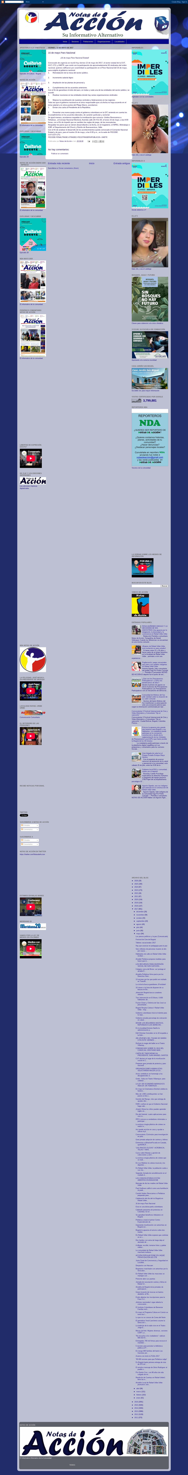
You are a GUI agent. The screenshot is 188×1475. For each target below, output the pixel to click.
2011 (136, 1417)
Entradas (26, 825)
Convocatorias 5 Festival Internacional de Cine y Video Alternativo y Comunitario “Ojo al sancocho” (150, 713)
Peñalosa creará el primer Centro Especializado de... (148, 1221)
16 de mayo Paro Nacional (145, 1203)
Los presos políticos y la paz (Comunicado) (152, 936)
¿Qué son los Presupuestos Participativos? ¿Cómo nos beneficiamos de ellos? (152, 680)
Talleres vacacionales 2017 (146, 943)
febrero (139, 1395)
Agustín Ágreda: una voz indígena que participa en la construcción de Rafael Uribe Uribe (155, 787)
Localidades (119, 42)
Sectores (75, 42)
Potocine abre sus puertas (145, 1279)
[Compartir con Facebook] (100, 141)
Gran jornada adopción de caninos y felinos (152, 1140)
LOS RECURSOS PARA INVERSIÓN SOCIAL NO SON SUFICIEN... (149, 965)
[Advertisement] (33, 401)
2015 (136, 1405)
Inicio (65, 42)
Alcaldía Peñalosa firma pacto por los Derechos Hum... (149, 975)
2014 (136, 1408)
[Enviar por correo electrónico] (93, 141)
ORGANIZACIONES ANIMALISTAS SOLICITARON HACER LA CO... (149, 1070)
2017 (136, 909)
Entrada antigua (122, 163)
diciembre (140, 912)
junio (138, 931)
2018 (136, 906)
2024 (136, 887)
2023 (136, 890)
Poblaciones (88, 42)
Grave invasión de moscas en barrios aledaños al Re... (149, 1293)
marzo (138, 1392)
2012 (136, 1414)
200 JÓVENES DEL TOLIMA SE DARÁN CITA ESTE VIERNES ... (151, 1039)
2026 (136, 881)
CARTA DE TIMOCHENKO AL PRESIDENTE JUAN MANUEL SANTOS (152, 1054)
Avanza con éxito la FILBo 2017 (147, 1356)
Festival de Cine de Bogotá (146, 939)
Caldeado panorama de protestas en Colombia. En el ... (149, 1211)
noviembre (140, 915)
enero (138, 1398)
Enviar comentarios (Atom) (69, 168)
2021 (136, 896)
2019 (136, 903)
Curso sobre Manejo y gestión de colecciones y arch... (148, 1154)
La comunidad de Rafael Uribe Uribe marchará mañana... (149, 1251)
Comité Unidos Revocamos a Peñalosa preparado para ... (150, 1194)
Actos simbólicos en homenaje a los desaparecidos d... (149, 1075)
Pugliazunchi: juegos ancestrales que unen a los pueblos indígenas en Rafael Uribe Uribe (154, 664)
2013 (136, 1411)
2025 (136, 884)
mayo (138, 934)
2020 (136, 899)
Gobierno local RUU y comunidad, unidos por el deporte (154, 770)
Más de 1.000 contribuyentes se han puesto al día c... (149, 1095)
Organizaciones (104, 42)
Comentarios (28, 829)
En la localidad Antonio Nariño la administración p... (148, 1029)
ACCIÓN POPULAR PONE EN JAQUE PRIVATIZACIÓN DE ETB (150, 1256)
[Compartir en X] (98, 141)
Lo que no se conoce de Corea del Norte (150, 1317)
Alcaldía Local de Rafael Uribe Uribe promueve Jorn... (149, 1384)
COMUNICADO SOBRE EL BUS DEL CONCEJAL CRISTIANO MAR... (150, 1049)
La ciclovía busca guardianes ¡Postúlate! (151, 984)
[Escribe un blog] (96, 141)
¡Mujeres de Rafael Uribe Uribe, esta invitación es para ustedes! (154, 647)
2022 (136, 893)
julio (138, 927)
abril (138, 1388)
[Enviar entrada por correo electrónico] (89, 141)
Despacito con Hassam (144, 1265)
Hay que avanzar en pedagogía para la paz (151, 946)
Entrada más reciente (59, 163)
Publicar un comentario (59, 154)
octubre (139, 918)
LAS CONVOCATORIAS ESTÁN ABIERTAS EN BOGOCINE (148, 1179)
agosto (139, 924)
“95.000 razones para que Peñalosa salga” (151, 1359)
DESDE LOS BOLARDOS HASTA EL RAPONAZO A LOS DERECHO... (149, 1024)
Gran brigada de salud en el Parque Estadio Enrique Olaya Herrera (153, 755)
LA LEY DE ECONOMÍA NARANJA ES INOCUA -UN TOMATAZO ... (150, 1085)
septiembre (140, 921)
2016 (136, 1402)
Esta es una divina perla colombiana (149, 1207)
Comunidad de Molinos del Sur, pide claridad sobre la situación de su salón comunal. (154, 697)
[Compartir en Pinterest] (103, 141)
